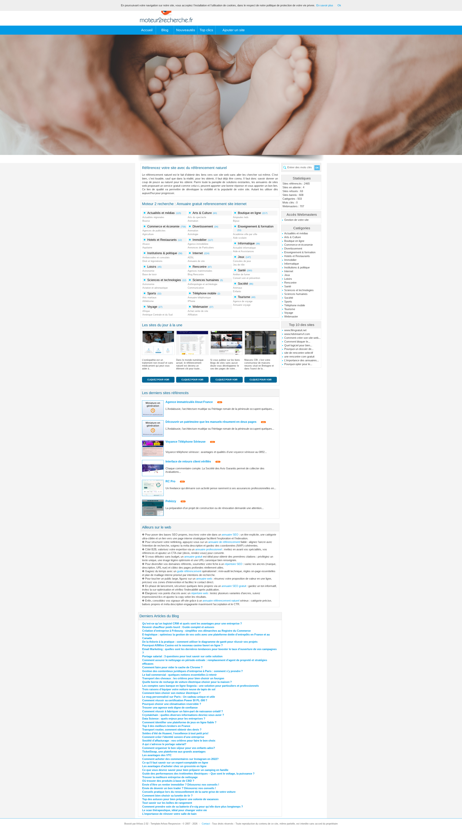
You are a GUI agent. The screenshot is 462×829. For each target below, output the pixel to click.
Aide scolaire (240, 237)
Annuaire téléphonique (199, 297)
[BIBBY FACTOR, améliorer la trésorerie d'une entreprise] (261, 342)
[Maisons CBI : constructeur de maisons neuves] (227, 342)
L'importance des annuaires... (301, 360)
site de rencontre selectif (298, 352)
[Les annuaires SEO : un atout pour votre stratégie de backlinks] (159, 342)
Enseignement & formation (299, 252)
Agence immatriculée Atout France (189, 401)
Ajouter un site (234, 30)
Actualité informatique (244, 247)
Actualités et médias (296, 233)
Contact (206, 823)
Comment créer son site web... (302, 337)
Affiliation (192, 314)
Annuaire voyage (241, 305)
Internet (288, 271)
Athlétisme (148, 301)
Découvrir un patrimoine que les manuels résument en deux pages (210, 421)
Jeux (287, 275)
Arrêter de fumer (241, 274)
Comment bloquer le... (297, 341)
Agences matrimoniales (200, 270)
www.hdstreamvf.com (297, 334)
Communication (196, 287)
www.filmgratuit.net (295, 330)
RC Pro (170, 481)
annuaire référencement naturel (221, 600)
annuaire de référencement (224, 542)
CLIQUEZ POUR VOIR (158, 379)
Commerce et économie (298, 244)
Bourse (146, 221)
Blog (164, 30)
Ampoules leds (241, 217)
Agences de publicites (153, 230)
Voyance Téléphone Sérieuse (185, 441)
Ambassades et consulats (156, 257)
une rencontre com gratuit (299, 356)
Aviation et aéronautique (155, 287)
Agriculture (148, 234)
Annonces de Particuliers (201, 247)
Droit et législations (152, 261)
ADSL (191, 257)
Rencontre (290, 282)
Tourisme (289, 309)
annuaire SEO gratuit (234, 586)
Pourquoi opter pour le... (298, 364)
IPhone (191, 301)
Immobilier (290, 259)
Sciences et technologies (299, 290)
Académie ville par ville (245, 234)
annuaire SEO (230, 534)
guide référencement (189, 571)
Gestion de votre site (296, 219)
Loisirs (288, 278)
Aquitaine (147, 247)
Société (288, 297)
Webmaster (291, 316)
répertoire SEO (233, 564)
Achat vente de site (198, 311)
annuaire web (204, 578)
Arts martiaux (149, 297)
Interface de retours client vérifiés (188, 461)
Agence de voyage (242, 301)
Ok (339, 5)
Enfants (237, 291)
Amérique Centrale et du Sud (157, 314)
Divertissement (293, 248)
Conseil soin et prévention (246, 278)
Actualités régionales (153, 217)
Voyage (288, 312)
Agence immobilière (198, 244)
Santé (287, 286)
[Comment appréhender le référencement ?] (193, 342)
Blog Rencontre (196, 274)
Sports (288, 301)
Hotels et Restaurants (297, 256)
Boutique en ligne (294, 241)
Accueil (146, 30)
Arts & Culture (292, 237)
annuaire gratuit (193, 556)
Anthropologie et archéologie (202, 284)
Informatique (291, 263)
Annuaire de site (196, 261)
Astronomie (148, 270)
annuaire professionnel (208, 549)
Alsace (146, 244)
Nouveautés (185, 30)
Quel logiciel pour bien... (298, 345)
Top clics (206, 30)
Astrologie (193, 234)
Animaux (237, 287)
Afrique (146, 311)
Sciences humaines (296, 294)
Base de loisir (149, 274)
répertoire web (199, 593)
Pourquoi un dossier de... (298, 349)
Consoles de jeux (242, 261)
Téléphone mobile (294, 305)
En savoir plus (324, 5)
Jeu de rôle (239, 264)
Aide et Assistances (243, 251)
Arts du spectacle (197, 217)
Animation (193, 221)
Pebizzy (170, 501)
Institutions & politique (297, 267)
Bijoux (236, 221)
